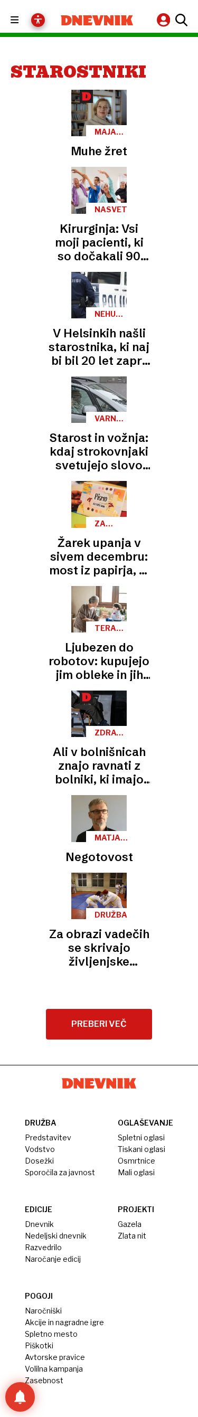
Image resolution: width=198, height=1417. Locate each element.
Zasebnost (44, 1380)
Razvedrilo (43, 1247)
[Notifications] (20, 1397)
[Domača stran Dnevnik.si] (97, 20)
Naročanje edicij (53, 1258)
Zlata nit (132, 1235)
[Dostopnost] (38, 20)
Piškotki (39, 1345)
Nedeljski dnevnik (56, 1235)
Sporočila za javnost (60, 1172)
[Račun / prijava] (165, 19)
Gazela (130, 1224)
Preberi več (99, 1024)
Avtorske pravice (55, 1357)
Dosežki (39, 1160)
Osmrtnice (136, 1160)
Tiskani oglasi (141, 1149)
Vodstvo (40, 1149)
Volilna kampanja (54, 1368)
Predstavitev (48, 1137)
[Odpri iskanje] (180, 20)
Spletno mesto (51, 1333)
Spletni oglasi (141, 1137)
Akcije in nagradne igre (64, 1322)
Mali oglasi (136, 1172)
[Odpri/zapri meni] (24, 20)
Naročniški (43, 1310)
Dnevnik (39, 1224)
